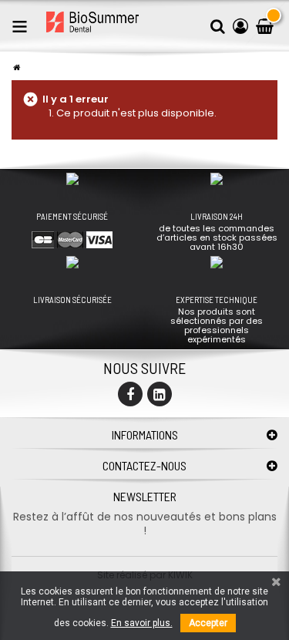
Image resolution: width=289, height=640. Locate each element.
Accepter (208, 623)
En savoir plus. (142, 623)
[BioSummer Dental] (92, 22)
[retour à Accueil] (17, 67)
